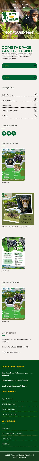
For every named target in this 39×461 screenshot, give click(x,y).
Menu (32, 17)
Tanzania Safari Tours (9, 414)
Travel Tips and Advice (9, 111)
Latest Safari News (8, 100)
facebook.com (15, 8)
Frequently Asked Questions (12, 433)
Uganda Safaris (7, 399)
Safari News (6, 444)
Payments (5, 428)
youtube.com (19, 8)
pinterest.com (17, 8)
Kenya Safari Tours (8, 409)
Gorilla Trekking (7, 95)
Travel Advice (6, 439)
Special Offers (7, 105)
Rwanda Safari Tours (9, 404)
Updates (5, 116)
